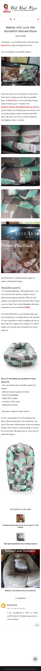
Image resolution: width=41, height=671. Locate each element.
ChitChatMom (15, 669)
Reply (37, 625)
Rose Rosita (12, 605)
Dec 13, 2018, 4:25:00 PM (16, 608)
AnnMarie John (31, 669)
